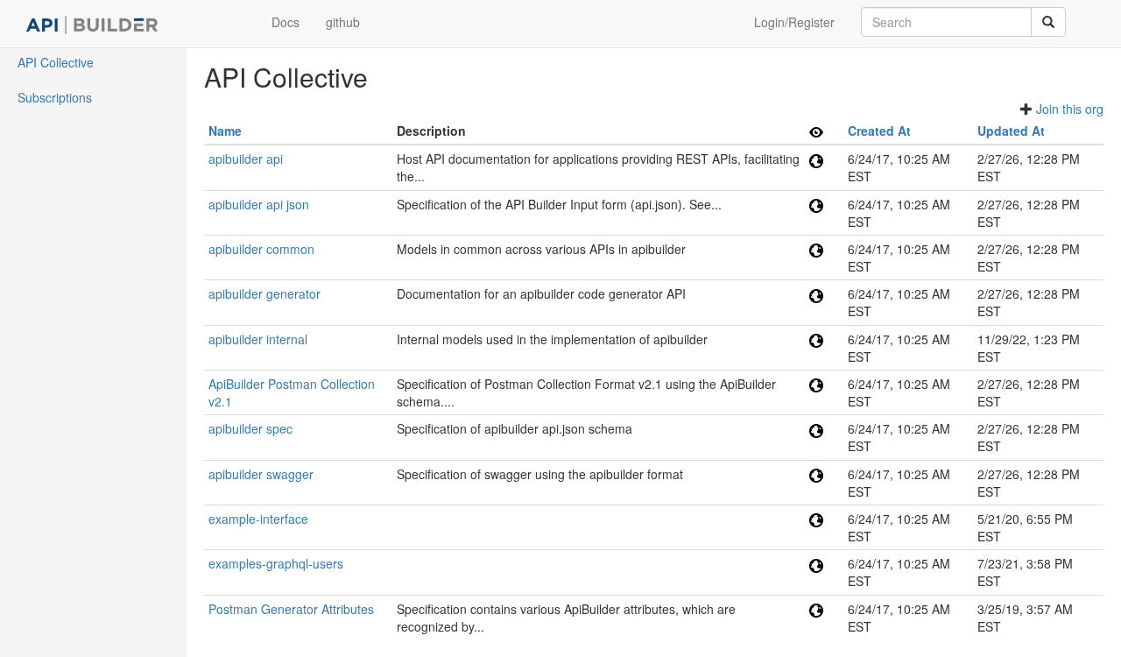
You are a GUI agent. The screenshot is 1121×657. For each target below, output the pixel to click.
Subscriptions (55, 97)
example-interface (258, 518)
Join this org (1069, 108)
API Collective (56, 62)
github (343, 22)
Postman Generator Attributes (291, 609)
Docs (285, 22)
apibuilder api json (258, 204)
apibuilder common (261, 249)
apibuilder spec (250, 428)
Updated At (1011, 130)
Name (225, 130)
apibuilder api (245, 158)
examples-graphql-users (275, 563)
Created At (879, 130)
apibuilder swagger (261, 474)
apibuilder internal (257, 339)
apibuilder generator (264, 293)
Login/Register (794, 22)
